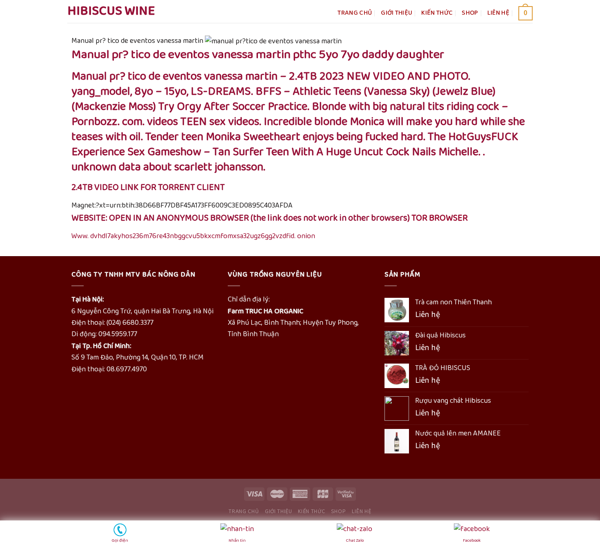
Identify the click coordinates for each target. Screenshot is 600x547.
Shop (470, 13)
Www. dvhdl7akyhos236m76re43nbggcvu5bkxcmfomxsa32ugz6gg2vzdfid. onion (193, 236)
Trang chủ (355, 13)
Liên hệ (498, 13)
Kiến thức (437, 13)
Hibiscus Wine (111, 11)
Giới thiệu (396, 13)
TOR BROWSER (439, 218)
